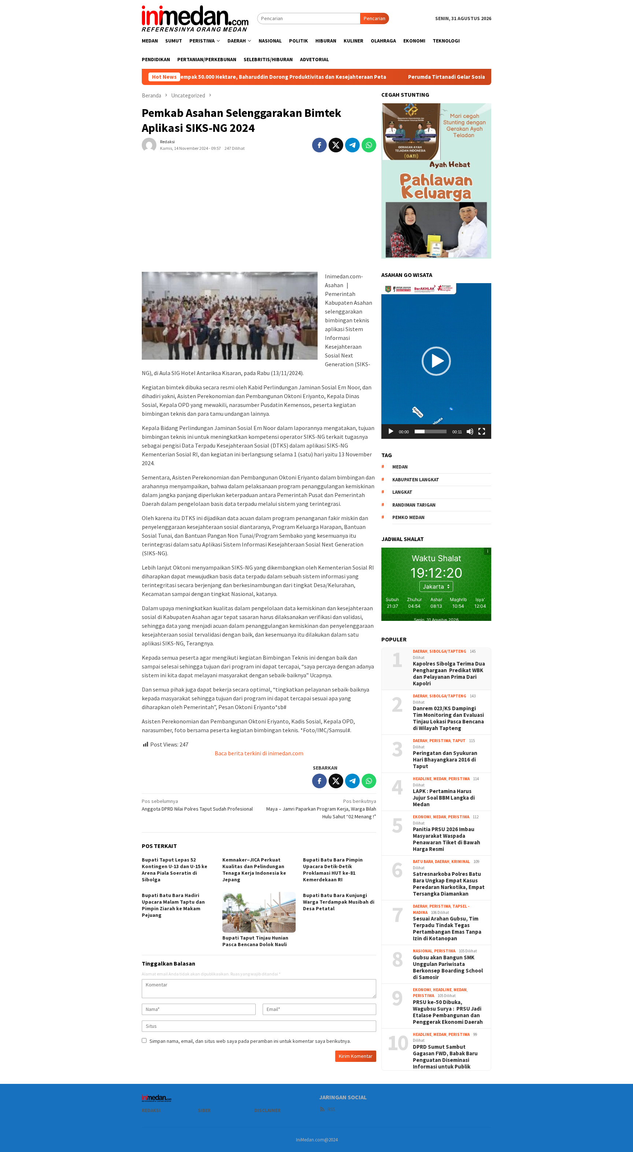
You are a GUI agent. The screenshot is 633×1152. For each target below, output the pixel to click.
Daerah (420, 651)
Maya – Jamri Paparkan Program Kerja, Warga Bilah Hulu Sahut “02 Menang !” (321, 809)
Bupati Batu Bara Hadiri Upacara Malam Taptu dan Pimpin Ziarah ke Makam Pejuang (173, 905)
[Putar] (391, 431)
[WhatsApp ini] (369, 145)
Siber (204, 1110)
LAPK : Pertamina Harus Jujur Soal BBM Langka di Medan (444, 798)
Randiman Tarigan (414, 505)
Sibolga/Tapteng (447, 651)
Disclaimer (267, 1110)
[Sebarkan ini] (319, 145)
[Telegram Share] (352, 145)
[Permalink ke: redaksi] (149, 144)
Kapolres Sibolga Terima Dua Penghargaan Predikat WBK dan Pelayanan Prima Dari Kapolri (449, 673)
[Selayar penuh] (481, 431)
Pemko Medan (408, 517)
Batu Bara (423, 861)
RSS (331, 1109)
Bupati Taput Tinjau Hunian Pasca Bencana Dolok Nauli (255, 941)
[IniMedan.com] (195, 17)
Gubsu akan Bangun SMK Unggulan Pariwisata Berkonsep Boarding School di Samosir (448, 967)
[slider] (431, 431)
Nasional (422, 950)
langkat (402, 492)
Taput (459, 740)
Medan (440, 778)
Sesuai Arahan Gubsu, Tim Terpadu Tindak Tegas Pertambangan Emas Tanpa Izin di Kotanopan (447, 928)
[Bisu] (470, 431)
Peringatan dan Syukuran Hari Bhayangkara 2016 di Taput (445, 760)
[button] (436, 361)
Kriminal (460, 861)
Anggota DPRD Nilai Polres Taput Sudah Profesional (197, 805)
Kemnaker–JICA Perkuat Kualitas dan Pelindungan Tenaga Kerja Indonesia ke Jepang (254, 869)
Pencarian (374, 18)
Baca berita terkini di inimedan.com (259, 753)
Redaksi (151, 1110)
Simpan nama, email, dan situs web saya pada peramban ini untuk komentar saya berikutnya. (250, 1041)
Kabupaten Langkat (415, 480)
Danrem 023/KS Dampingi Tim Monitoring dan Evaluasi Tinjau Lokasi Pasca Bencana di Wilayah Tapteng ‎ (448, 718)
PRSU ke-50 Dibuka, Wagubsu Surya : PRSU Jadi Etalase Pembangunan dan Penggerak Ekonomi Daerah (448, 1012)
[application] (436, 360)
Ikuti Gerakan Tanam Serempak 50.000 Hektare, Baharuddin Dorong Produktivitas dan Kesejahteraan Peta (222, 77)
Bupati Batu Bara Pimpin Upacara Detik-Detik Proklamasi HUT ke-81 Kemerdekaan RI (333, 869)
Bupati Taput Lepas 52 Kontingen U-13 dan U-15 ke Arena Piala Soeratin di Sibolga (174, 869)
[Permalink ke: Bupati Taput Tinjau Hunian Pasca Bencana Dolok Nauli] (259, 912)
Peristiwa (440, 740)
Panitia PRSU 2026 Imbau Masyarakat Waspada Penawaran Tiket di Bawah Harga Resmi (446, 839)
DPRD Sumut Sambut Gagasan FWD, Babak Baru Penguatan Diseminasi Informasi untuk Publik (445, 1057)
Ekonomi (422, 816)
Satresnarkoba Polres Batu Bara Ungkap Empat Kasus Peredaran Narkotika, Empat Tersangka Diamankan (449, 884)
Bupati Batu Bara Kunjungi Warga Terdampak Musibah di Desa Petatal (338, 902)
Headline (422, 778)
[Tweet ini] (336, 145)
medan (400, 467)
